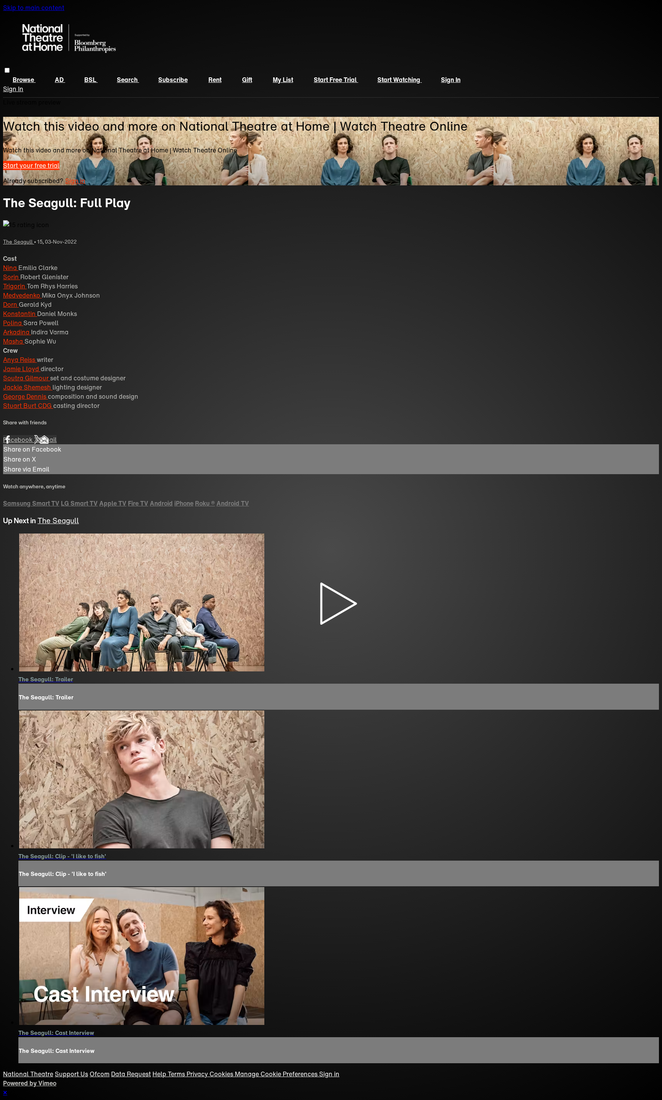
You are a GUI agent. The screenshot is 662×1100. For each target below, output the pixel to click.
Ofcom (100, 1074)
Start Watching (399, 79)
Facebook (18, 439)
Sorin (11, 277)
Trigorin (15, 286)
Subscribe (173, 79)
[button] (7, 70)
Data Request (131, 1074)
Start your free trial (31, 165)
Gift (247, 79)
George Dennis (25, 396)
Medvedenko (22, 295)
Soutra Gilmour (26, 378)
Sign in (450, 79)
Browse (24, 79)
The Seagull (18, 242)
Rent (214, 79)
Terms (177, 1074)
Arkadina (17, 332)
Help (160, 1074)
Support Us (71, 1074)
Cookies (222, 1074)
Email (48, 439)
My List (283, 79)
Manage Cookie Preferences (277, 1074)
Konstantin (20, 313)
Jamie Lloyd (22, 368)
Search (128, 79)
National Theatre (28, 1074)
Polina (13, 322)
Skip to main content (33, 7)
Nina (10, 267)
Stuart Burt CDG (28, 405)
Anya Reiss (20, 359)
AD (60, 79)
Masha (14, 341)
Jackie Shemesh (27, 387)
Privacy (198, 1074)
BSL (91, 79)
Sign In (13, 88)
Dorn (11, 304)
